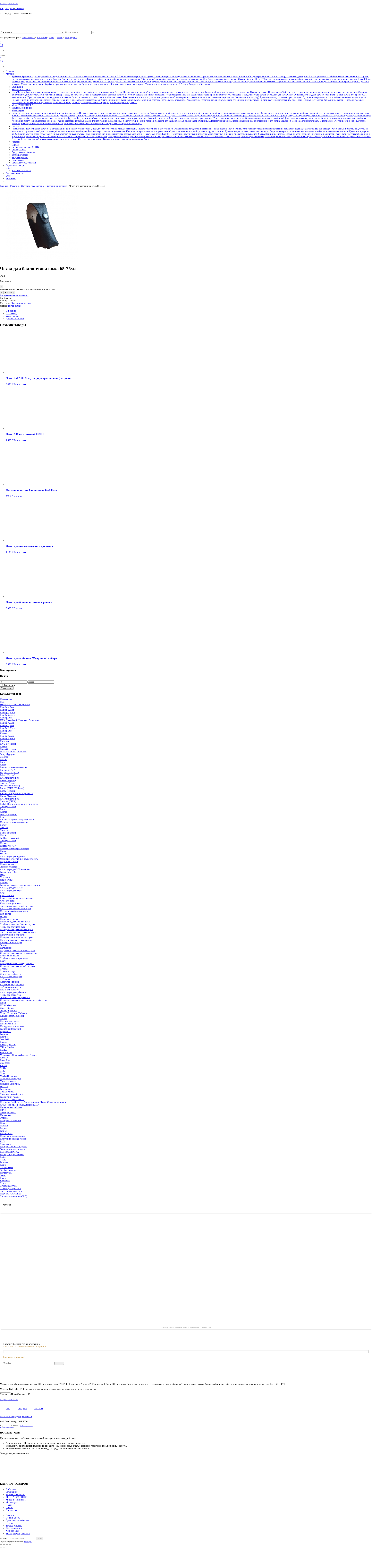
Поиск (39, 1539)
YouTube (19, 8)
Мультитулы (18, 110)
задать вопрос (12, 316)
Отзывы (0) (11, 313)
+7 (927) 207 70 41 (9, 3)
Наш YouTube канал (21, 170)
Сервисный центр (15, 165)
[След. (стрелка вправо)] (4, 1547)
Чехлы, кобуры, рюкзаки (24, 162)
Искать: (4, 1538)
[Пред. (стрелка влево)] (1, 1547)
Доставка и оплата (15, 173)
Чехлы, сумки (14, 306)
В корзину (9, 292)
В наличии (9, 685)
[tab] (189, 311)
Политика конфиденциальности (16, 1416)
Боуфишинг (17, 87)
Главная (10, 71)
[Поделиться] (4, 1544)
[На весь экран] (7, 1544)
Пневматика (28, 37)
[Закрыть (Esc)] (1, 1544)
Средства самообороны (23, 152)
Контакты (11, 178)
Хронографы (18, 160)
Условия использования (7, 1427)
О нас (8, 168)
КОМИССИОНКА (21, 89)
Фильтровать (6, 688)
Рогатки (16, 142)
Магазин (10, 74)
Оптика (15, 126)
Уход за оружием (20, 157)
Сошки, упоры (19, 149)
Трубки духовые (20, 155)
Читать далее (20, 384)
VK (1, 8)
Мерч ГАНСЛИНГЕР (22, 105)
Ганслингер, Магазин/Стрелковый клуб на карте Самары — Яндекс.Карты (186, 1327)
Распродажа (71, 37)
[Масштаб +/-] (10, 1544)
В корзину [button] (17, 496)
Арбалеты (42, 37)
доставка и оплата (15, 318)
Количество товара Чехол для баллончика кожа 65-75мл (27, 289)
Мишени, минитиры (22, 108)
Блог (8, 176)
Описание (11, 311)
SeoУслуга (28, 1541)
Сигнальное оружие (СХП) (25, 147)
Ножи (59, 37)
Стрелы (15, 144)
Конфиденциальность (26, 1426)
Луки (51, 37)
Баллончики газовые (56, 186)
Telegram (9, 8)
